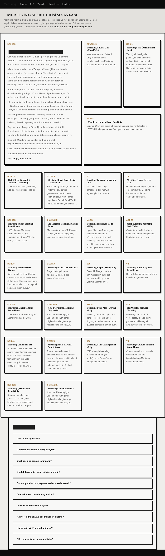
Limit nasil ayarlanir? (28, 438)
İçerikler (66, 4)
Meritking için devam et (19, 158)
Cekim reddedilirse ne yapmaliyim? (36, 449)
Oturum (23, 4)
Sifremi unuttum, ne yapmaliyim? (35, 539)
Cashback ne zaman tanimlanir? (34, 461)
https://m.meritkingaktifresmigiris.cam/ (73, 26)
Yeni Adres (54, 4)
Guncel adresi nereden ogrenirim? (35, 494)
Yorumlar (41, 4)
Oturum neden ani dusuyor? (32, 505)
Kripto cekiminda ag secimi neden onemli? (40, 516)
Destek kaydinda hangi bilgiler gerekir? (38, 472)
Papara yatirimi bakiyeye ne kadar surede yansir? (44, 483)
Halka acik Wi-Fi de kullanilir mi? (35, 528)
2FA (32, 4)
